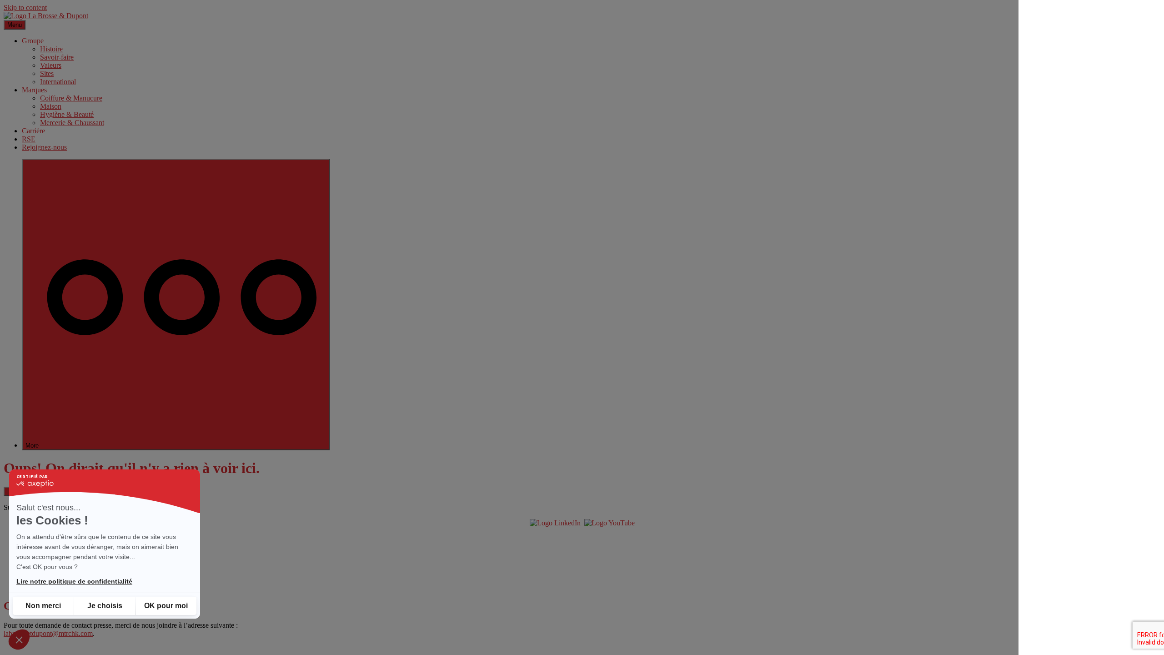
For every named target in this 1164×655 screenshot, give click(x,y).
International (58, 82)
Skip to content (25, 7)
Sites (47, 73)
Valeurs (50, 65)
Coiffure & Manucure (71, 98)
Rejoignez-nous (44, 147)
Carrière (33, 131)
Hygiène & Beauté (67, 114)
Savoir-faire (57, 57)
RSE (28, 139)
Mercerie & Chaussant (72, 122)
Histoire (51, 49)
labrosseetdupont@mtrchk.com (48, 633)
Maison (50, 106)
